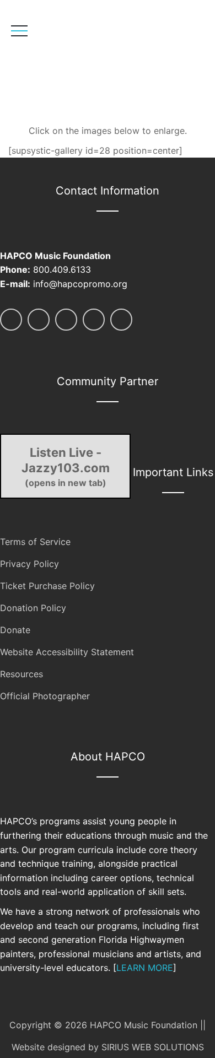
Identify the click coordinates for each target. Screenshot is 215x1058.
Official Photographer (45, 695)
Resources (21, 673)
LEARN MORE (144, 967)
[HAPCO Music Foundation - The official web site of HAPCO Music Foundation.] (86, 63)
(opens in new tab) (66, 466)
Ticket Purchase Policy (47, 585)
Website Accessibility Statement (67, 651)
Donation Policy (33, 607)
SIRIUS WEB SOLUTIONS (152, 1046)
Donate (15, 629)
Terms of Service (35, 541)
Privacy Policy (29, 563)
